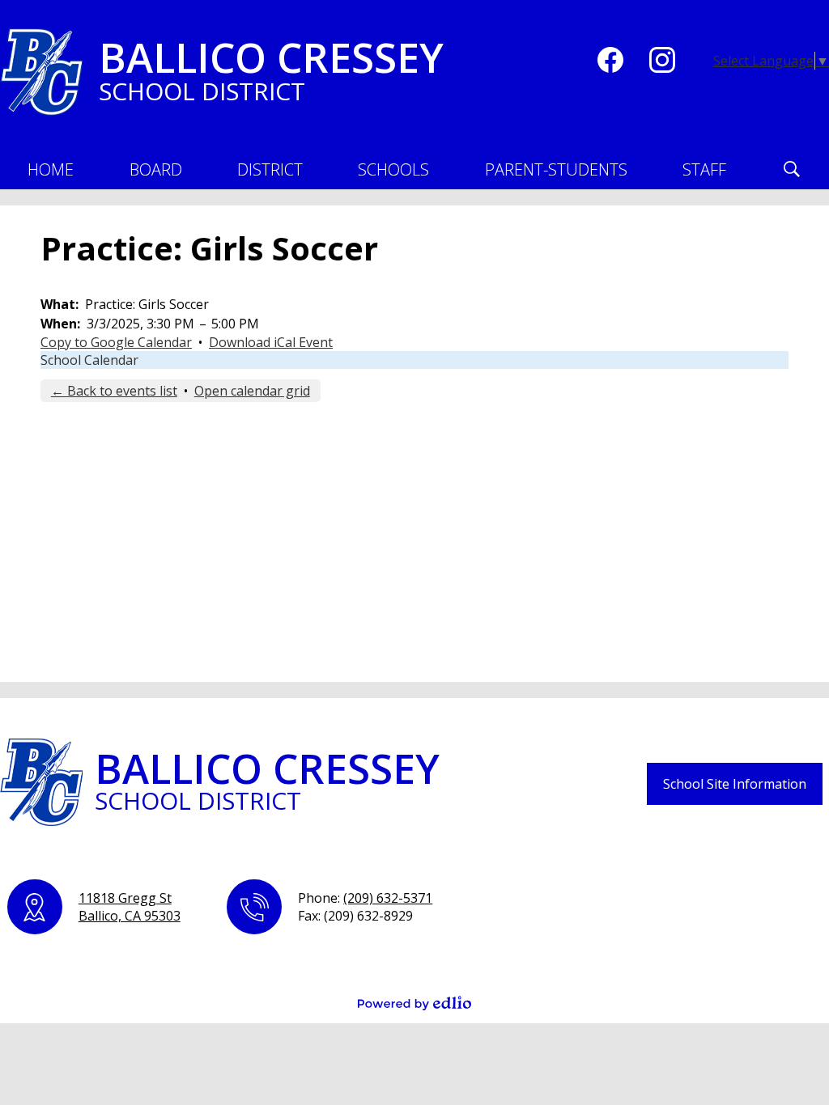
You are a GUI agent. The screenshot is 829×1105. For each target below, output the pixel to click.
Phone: (365, 898)
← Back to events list (114, 391)
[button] (155, 169)
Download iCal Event (271, 342)
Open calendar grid (252, 391)
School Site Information (734, 784)
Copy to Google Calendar (116, 342)
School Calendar (89, 360)
